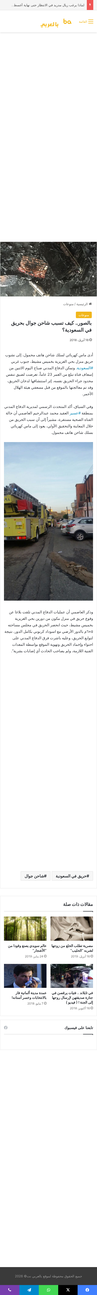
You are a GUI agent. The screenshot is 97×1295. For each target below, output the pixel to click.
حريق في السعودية (71, 875)
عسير (74, 413)
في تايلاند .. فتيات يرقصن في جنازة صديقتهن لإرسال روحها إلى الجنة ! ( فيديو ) (72, 997)
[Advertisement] (48, 85)
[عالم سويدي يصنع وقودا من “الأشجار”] (25, 928)
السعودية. (83, 368)
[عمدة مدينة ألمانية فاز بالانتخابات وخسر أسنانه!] (25, 976)
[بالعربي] (57, 21)
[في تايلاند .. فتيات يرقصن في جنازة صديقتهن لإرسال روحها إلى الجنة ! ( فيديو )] (71, 976)
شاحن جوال (34, 875)
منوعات (68, 304)
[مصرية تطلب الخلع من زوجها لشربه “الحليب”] (71, 928)
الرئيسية (82, 304)
